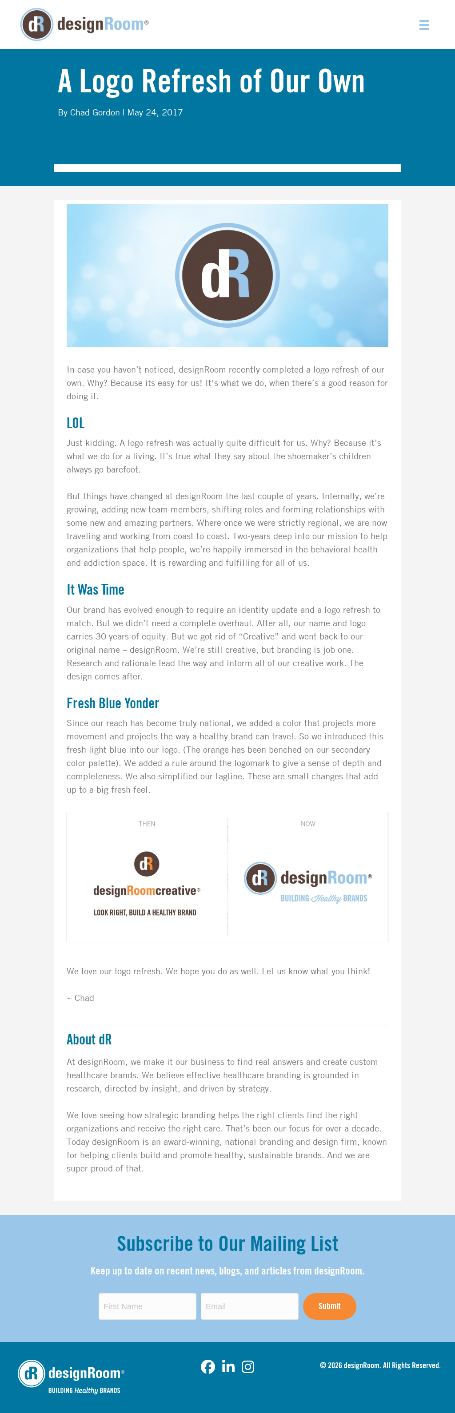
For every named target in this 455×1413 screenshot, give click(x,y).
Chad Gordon (95, 112)
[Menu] (424, 24)
